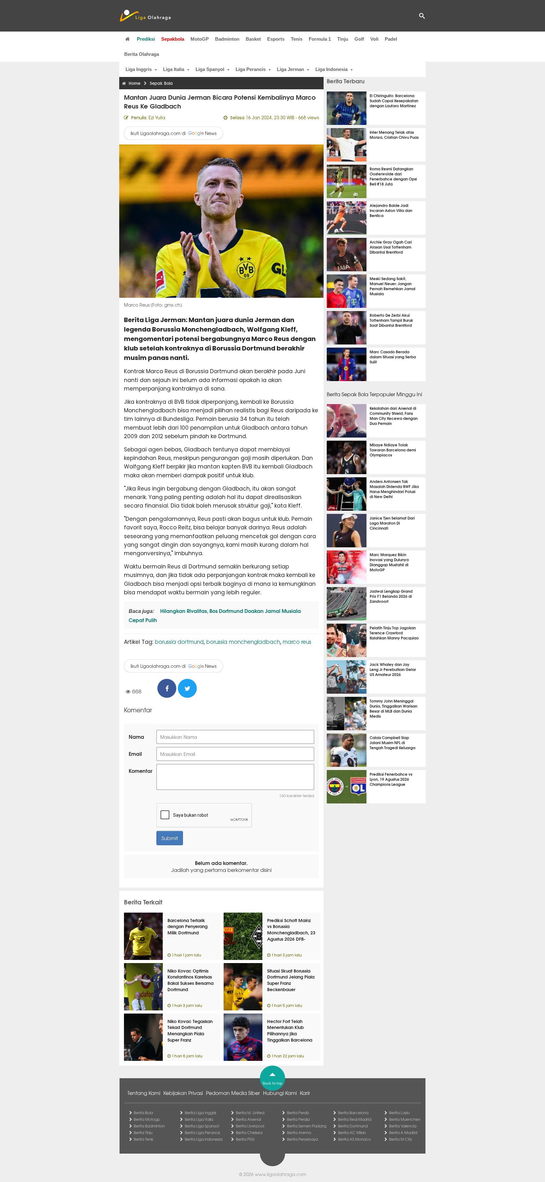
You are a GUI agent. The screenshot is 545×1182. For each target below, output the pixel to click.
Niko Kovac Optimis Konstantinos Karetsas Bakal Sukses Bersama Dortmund (190, 980)
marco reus (297, 641)
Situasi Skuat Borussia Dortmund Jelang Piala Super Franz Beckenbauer (290, 980)
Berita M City (400, 1139)
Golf (359, 39)
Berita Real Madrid (354, 1119)
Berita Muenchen (404, 1119)
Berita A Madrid (403, 1132)
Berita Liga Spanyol (202, 1126)
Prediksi (146, 39)
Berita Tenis (143, 1139)
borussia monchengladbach (243, 641)
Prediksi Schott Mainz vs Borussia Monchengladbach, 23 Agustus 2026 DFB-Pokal (291, 932)
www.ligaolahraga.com (280, 1174)
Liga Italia (173, 69)
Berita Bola (143, 1112)
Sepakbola (172, 39)
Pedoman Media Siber (233, 1093)
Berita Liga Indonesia (203, 1139)
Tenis (296, 39)
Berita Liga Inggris (200, 1112)
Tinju (342, 39)
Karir (305, 1093)
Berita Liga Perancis (202, 1132)
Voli (374, 39)
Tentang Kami (143, 1093)
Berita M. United (250, 1112)
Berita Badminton (149, 1126)
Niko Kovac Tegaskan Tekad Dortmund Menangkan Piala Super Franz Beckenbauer (190, 1033)
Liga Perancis (251, 69)
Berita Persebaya (302, 1139)
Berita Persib (298, 1112)
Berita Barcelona (353, 1112)
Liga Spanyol (210, 69)
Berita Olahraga (141, 54)
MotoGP (199, 39)
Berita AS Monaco (354, 1139)
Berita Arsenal (248, 1119)
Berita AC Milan (352, 1132)
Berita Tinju (143, 1132)
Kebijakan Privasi (183, 1093)
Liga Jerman (290, 69)
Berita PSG (245, 1139)
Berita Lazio (399, 1112)
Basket (253, 39)
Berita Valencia (402, 1126)
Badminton (227, 39)
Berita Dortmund (353, 1126)
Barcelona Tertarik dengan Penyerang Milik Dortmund (187, 926)
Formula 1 (320, 39)
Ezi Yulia (157, 117)
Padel (391, 39)
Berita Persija (298, 1119)
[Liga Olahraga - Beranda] (145, 15)
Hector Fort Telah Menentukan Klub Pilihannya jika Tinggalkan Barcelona (289, 1030)
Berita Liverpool (250, 1126)
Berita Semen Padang (306, 1126)
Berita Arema (299, 1132)
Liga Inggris (139, 69)
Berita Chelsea (249, 1132)
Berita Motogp (147, 1119)
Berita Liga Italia (199, 1119)
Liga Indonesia (331, 69)
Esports (275, 39)
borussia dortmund (179, 641)
